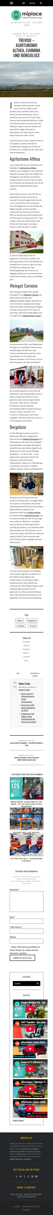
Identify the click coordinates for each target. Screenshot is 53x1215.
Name (12, 917)
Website (13, 937)
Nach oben (26, 1209)
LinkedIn (26, 657)
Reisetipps (22, 1154)
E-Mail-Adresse (16, 927)
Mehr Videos (18, 1120)
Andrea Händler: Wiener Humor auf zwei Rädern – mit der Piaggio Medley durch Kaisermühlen (26, 804)
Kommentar (15, 889)
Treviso (32, 626)
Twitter (26, 645)
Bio (18, 673)
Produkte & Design (33, 1151)
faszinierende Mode (17, 1151)
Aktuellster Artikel (35, 674)
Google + (26, 653)
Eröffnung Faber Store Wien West (26, 832)
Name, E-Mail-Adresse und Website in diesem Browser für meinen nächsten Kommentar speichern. (25, 950)
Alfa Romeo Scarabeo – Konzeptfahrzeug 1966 (26, 742)
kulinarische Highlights (30, 1149)
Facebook (26, 642)
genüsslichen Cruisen (31, 315)
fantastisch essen (32, 515)
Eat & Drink (35, 34)
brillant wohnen (33, 512)
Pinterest (26, 649)
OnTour (18, 36)
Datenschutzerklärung (26, 1196)
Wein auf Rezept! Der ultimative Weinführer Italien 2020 (26, 757)
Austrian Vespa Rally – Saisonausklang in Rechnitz (26, 860)
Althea (19, 620)
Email (26, 660)
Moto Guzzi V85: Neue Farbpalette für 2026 (28, 707)
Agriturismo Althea (28, 168)
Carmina (20, 626)
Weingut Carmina (31, 295)
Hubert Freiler (24, 690)
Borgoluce (31, 620)
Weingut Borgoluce (31, 439)
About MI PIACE (16, 1194)
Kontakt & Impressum (32, 1194)
